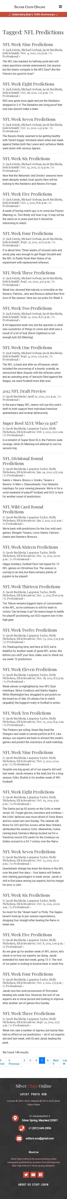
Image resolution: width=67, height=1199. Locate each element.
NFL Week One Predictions (27, 347)
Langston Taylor (37, 428)
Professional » (11, 56)
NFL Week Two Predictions (27, 308)
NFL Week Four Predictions (28, 233)
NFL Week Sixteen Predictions (30, 547)
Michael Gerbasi (31, 50)
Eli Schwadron (26, 432)
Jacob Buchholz (52, 50)
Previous (14, 1063)
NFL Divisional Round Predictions (23, 461)
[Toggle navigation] (60, 6)
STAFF (36, 1184)
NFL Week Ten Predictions (27, 713)
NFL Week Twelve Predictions (30, 630)
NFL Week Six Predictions (26, 158)
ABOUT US (24, 1184)
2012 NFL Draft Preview (24, 391)
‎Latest (24, 1094)
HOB (44, 1094)
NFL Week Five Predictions (27, 194)
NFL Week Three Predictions (29, 272)
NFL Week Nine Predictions (28, 44)
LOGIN (45, 1184)
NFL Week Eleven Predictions (30, 669)
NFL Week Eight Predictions (28, 84)
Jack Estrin (13, 50)
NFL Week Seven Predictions (29, 119)
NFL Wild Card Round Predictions (23, 509)
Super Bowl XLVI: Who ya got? (30, 423)
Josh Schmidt (11, 53)
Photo (35, 1094)
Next (56, 1060)
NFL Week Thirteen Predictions (31, 586)
